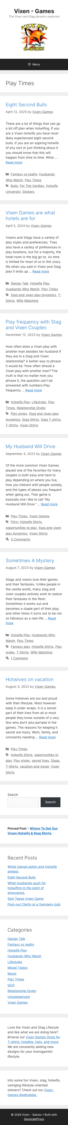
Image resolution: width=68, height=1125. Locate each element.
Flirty (14, 522)
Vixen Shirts (29, 425)
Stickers (28, 192)
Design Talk (19, 283)
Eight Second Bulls (26, 104)
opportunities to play (21, 528)
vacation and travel (34, 766)
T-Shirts (12, 425)
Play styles (19, 414)
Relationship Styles (31, 408)
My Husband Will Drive (30, 446)
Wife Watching (27, 301)
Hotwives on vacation (29, 679)
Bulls (14, 186)
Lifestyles (39, 402)
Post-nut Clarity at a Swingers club (34, 904)
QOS (11, 985)
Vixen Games (39, 516)
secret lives (40, 760)
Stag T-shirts (51, 419)
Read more (14, 162)
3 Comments (20, 539)
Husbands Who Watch (22, 289)
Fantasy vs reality (24, 174)
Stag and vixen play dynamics (33, 295)
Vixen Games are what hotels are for (30, 215)
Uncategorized (19, 997)
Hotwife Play (39, 283)
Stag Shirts (30, 419)
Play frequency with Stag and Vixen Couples (33, 324)
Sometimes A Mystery (30, 560)
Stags (55, 760)
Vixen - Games (34, 11)
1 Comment (19, 658)
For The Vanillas (32, 186)
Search (13, 795)
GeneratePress (34, 1119)
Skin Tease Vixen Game (26, 899)
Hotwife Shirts (31, 522)
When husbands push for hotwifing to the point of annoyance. (27, 888)
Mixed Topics (18, 968)
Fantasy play (20, 647)
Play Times (33, 180)
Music (12, 974)
